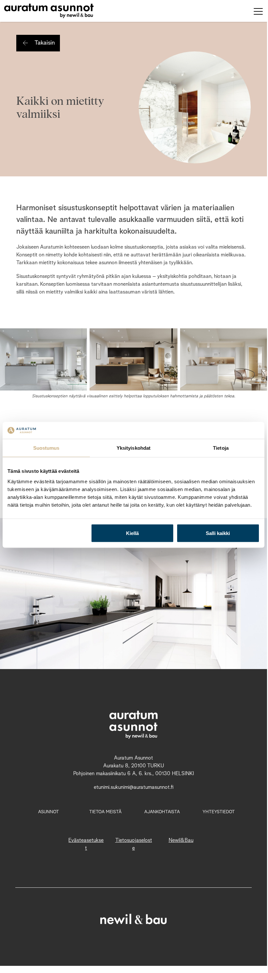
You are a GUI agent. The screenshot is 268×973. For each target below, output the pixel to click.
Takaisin (45, 43)
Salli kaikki (218, 533)
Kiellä (132, 533)
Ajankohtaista (162, 812)
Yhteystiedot (219, 812)
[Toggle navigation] (258, 11)
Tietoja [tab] (221, 448)
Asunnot (48, 812)
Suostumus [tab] (46, 448)
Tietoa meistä (105, 812)
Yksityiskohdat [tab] (133, 448)
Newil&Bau (181, 840)
